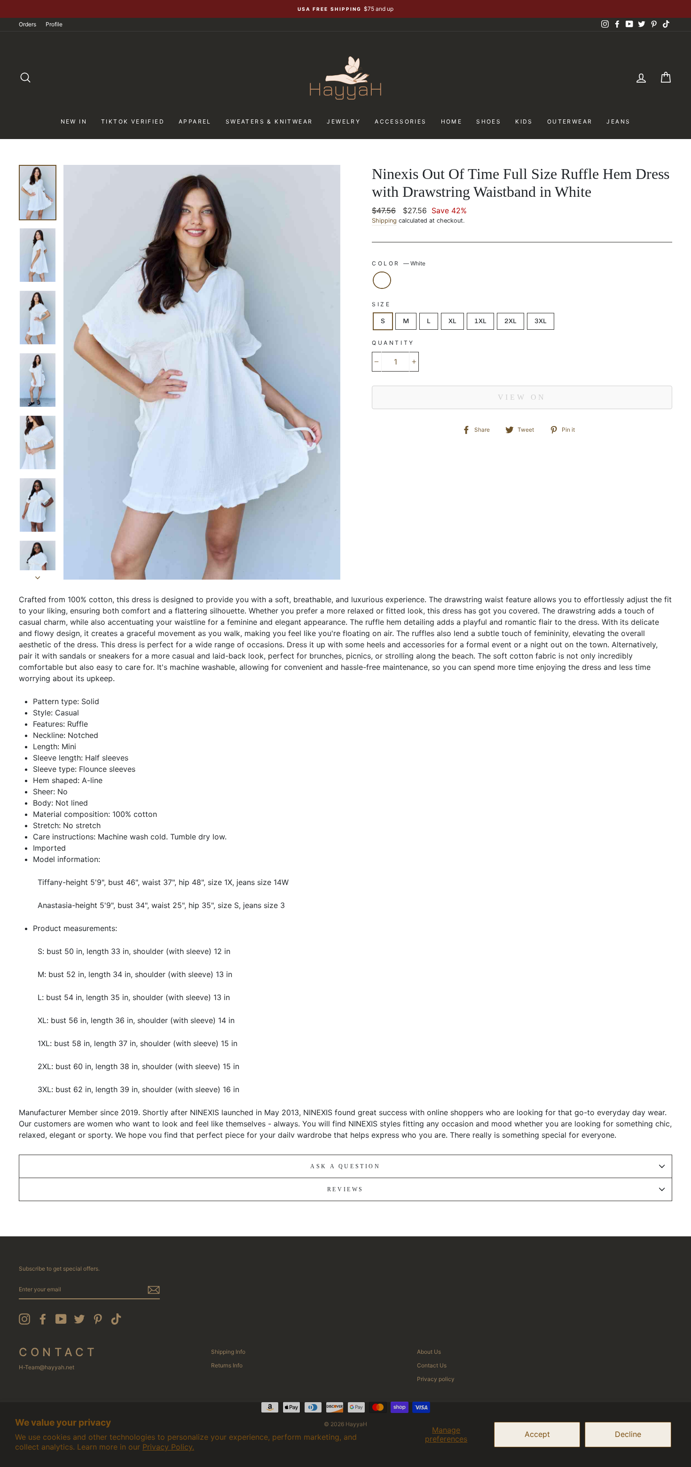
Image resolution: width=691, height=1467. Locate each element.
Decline (628, 1434)
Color (398, 263)
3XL (540, 321)
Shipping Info (228, 1351)
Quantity (393, 342)
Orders (27, 24)
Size (381, 304)
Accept (537, 1434)
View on (522, 397)
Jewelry (344, 121)
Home (452, 121)
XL (452, 321)
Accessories (400, 121)
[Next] (37, 575)
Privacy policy (436, 1378)
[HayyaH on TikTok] (116, 1319)
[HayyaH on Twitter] (79, 1319)
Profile (54, 24)
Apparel (195, 121)
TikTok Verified (133, 121)
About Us (429, 1351)
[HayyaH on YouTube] (61, 1319)
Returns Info (227, 1365)
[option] (345, 9)
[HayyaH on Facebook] (42, 1319)
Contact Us (432, 1365)
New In (74, 121)
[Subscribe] (154, 1290)
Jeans (618, 121)
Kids (524, 121)
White (382, 280)
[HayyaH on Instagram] (24, 1319)
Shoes (488, 121)
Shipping (384, 220)
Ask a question (345, 1166)
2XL (510, 321)
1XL (480, 321)
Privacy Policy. (168, 1446)
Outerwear (570, 121)
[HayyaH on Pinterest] (97, 1319)
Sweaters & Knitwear (269, 121)
